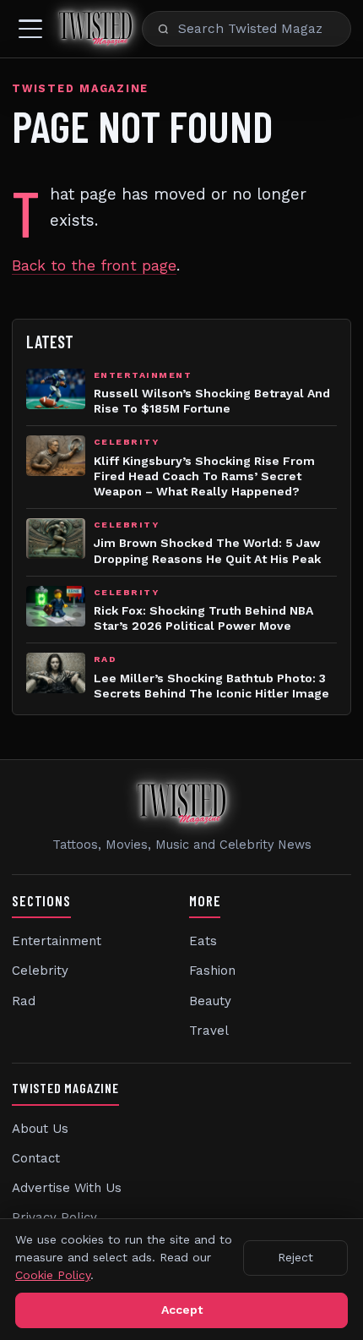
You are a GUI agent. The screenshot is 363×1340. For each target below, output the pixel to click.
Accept (182, 1309)
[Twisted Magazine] (95, 29)
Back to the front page (94, 265)
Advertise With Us (67, 1187)
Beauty (210, 1001)
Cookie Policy (52, 1275)
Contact (36, 1158)
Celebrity (40, 970)
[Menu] (30, 29)
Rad (23, 1001)
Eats (203, 941)
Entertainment (56, 941)
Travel (209, 1030)
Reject (295, 1257)
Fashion (212, 970)
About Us (40, 1128)
